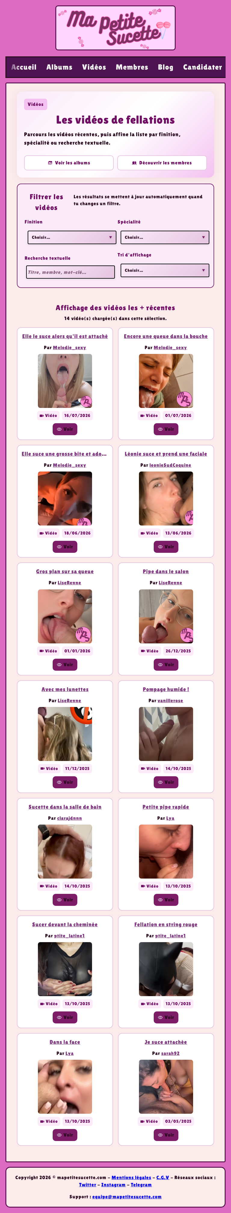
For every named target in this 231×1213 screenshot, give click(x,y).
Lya (170, 818)
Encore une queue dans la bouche (166, 336)
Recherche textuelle (48, 258)
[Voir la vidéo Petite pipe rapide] (166, 852)
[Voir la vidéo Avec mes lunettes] (65, 734)
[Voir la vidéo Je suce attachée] (166, 1087)
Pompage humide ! (166, 689)
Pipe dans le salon (166, 571)
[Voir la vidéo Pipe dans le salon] (166, 616)
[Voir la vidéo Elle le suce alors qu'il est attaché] (65, 381)
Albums (59, 67)
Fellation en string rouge (166, 924)
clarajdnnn (69, 818)
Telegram (141, 1185)
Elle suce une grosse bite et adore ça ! (69, 454)
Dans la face (65, 1042)
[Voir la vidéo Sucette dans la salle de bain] (65, 852)
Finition (34, 222)
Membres (132, 67)
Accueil (24, 67)
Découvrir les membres (165, 163)
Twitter (87, 1185)
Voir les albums (72, 163)
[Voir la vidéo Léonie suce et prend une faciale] (166, 499)
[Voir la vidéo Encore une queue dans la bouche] (166, 381)
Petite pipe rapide (166, 807)
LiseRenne (69, 583)
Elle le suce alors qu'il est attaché (65, 336)
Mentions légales (131, 1177)
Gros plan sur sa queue (65, 571)
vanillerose (170, 700)
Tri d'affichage (135, 255)
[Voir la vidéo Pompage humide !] (166, 734)
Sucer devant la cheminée (65, 924)
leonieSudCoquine (170, 465)
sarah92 (170, 1053)
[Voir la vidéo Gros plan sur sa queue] (65, 616)
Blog (166, 67)
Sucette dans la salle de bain (65, 807)
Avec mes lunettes (65, 689)
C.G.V (162, 1177)
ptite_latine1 (69, 936)
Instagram (113, 1185)
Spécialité (129, 222)
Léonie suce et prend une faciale (166, 454)
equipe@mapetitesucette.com (127, 1197)
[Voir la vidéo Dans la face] (65, 1087)
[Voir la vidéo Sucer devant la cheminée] (65, 969)
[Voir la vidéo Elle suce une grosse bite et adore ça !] (65, 499)
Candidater (202, 67)
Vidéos (94, 67)
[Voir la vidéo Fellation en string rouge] (166, 969)
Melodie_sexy (69, 347)
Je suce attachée (166, 1042)
